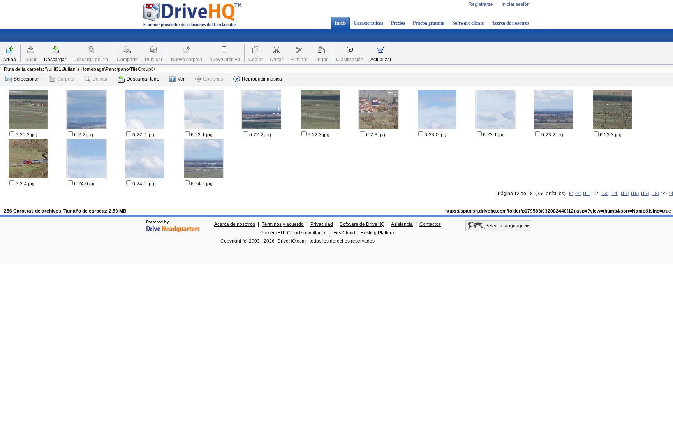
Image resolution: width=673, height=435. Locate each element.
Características (368, 23)
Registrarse (481, 4)
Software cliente (468, 23)
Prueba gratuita (428, 23)
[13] (604, 193)
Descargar (55, 59)
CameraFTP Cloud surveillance (293, 233)
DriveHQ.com (291, 241)
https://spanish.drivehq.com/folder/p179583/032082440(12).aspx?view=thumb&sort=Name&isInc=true (558, 211)
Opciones (213, 79)
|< (571, 193)
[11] (586, 193)
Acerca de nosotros (510, 23)
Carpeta (65, 79)
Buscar (100, 79)
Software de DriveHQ (362, 224)
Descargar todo (143, 79)
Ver (181, 79)
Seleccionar (26, 79)
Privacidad (321, 224)
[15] (625, 193)
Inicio (340, 23)
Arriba (9, 59)
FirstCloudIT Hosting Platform (364, 233)
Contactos (430, 224)
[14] (614, 193)
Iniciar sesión (516, 4)
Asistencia (402, 224)
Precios (398, 23)
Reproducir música (262, 79)
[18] (655, 193)
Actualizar (380, 59)
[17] (645, 193)
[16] (635, 193)
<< (578, 193)
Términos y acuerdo (283, 224)
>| (671, 193)
